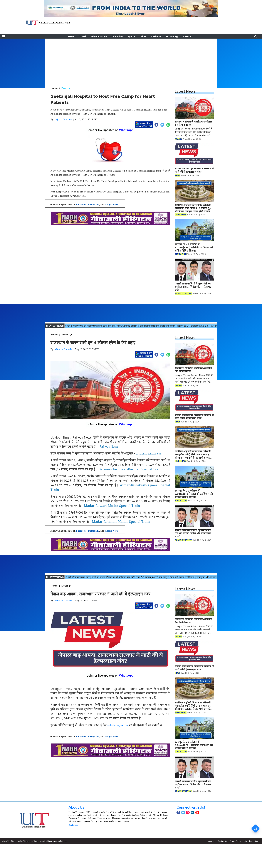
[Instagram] (188, 812)
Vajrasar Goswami (63, 119)
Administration (99, 36)
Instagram (93, 204)
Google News (111, 204)
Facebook (81, 204)
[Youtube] (197, 812)
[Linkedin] (192, 812)
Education (117, 36)
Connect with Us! (190, 807)
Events (187, 36)
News (71, 36)
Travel (82, 36)
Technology (172, 36)
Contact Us (222, 841)
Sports (131, 36)
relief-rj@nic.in (117, 725)
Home (54, 88)
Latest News (185, 91)
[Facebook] (178, 812)
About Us (76, 807)
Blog (256, 841)
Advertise (248, 841)
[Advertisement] (131, 60)
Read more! (74, 825)
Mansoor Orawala (63, 349)
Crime (143, 36)
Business (156, 36)
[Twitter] (183, 812)
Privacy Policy (235, 841)
